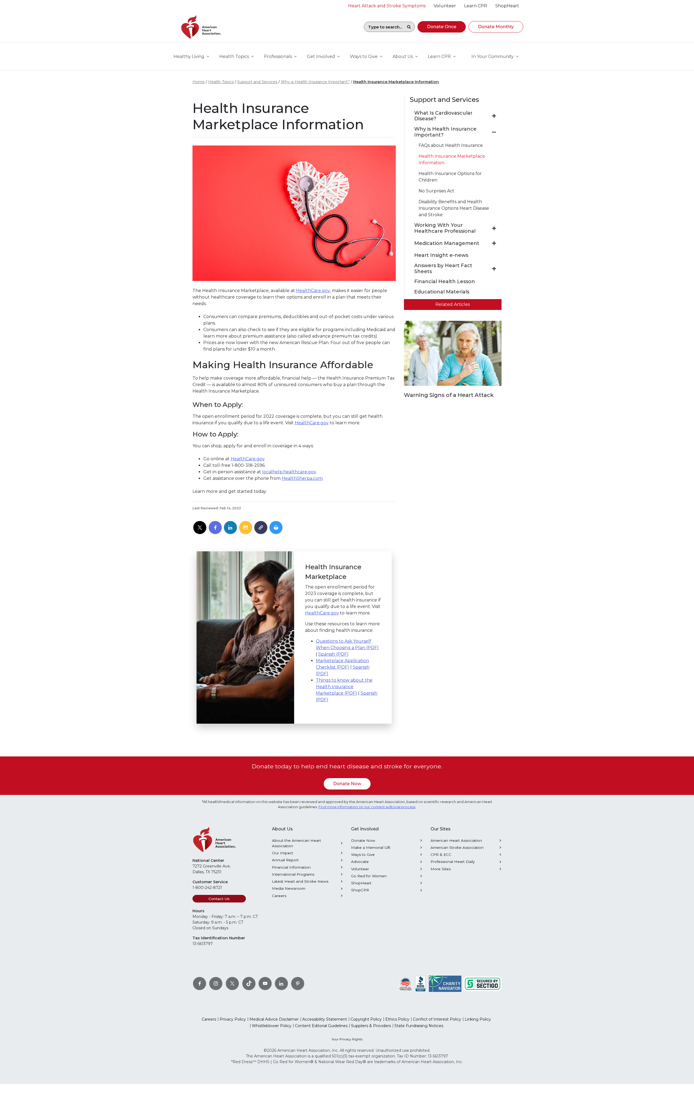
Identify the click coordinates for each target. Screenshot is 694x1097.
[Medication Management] (494, 243)
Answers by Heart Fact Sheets (443, 268)
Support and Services (257, 81)
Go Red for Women (369, 876)
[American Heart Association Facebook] (199, 983)
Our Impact (282, 853)
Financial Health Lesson (444, 281)
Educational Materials (441, 292)
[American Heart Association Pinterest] (298, 983)
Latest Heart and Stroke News (300, 881)
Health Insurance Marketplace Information (396, 81)
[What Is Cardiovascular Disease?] (494, 116)
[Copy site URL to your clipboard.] (261, 528)
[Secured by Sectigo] (483, 983)
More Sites (440, 869)
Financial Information (291, 867)
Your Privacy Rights (347, 1039)
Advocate (360, 861)
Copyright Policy (366, 1019)
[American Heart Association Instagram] (216, 983)
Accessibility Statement (324, 1019)
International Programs (293, 874)
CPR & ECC (440, 854)
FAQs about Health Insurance (451, 145)
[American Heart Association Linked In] (281, 983)
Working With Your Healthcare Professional (444, 228)
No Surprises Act (436, 190)
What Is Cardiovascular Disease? (443, 116)
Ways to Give (363, 854)
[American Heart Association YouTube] (265, 983)
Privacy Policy (233, 1019)
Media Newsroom (288, 888)
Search (409, 27)
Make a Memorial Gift (370, 847)
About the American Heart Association (296, 843)
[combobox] (383, 27)
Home (198, 81)
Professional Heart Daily (452, 861)
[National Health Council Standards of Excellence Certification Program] (405, 983)
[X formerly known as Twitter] (232, 983)
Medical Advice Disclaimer (274, 1019)
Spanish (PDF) (333, 654)
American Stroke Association (457, 847)
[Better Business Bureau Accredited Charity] (421, 983)
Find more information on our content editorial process (367, 807)
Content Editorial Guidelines (321, 1025)
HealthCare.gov (313, 290)
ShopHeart (361, 883)
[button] (441, 27)
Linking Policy (478, 1019)
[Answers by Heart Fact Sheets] (494, 269)
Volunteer (360, 869)
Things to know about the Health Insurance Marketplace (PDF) (344, 687)
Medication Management (446, 243)
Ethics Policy (397, 1019)
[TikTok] (249, 983)
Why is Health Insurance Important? (315, 81)
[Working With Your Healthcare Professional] (494, 228)
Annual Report (285, 860)
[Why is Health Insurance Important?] (494, 132)
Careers (279, 896)
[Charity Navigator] (445, 983)
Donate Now (347, 783)
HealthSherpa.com (302, 478)
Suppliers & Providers (371, 1025)
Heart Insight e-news (441, 255)
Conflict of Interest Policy (437, 1019)
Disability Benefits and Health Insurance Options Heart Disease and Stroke (454, 208)
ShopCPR (360, 890)
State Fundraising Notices (418, 1025)
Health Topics (221, 81)
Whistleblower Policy (271, 1025)
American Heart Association (456, 840)
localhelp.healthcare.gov (289, 471)
